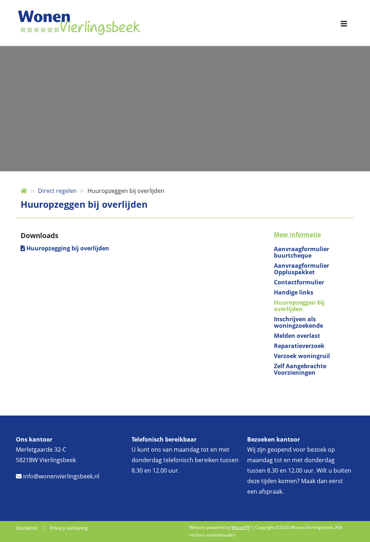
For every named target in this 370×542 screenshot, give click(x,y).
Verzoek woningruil (302, 356)
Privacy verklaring (69, 528)
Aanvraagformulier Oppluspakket (301, 268)
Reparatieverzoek (299, 346)
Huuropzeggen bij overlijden (299, 305)
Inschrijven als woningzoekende (298, 322)
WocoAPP (240, 527)
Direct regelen (57, 191)
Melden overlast (297, 335)
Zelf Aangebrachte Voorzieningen (300, 369)
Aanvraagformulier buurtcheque (301, 252)
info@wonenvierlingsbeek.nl (60, 476)
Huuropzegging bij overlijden (67, 248)
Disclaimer (27, 528)
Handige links (293, 292)
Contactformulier (299, 282)
